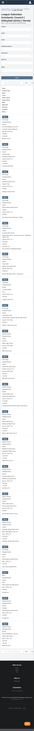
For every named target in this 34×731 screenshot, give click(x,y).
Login (24, 708)
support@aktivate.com (17, 699)
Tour (17, 672)
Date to (3, 67)
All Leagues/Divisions (17, 9)
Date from (3, 59)
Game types (4, 53)
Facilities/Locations (6, 46)
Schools (3, 26)
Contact (10, 708)
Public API (17, 681)
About (17, 670)
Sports (3, 33)
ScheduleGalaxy (5, 9)
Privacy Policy (17, 708)
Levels (3, 39)
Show (5, 117)
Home (17, 668)
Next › (26, 83)
